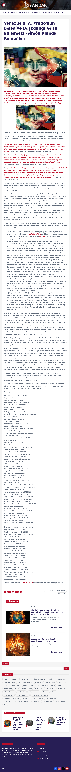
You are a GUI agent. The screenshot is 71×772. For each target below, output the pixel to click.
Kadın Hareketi (9, 692)
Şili (6, 705)
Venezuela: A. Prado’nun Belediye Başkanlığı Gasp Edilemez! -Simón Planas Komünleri (36, 12)
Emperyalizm (16, 685)
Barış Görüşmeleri (10, 682)
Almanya (14, 679)
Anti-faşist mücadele (39, 679)
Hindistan (51, 688)
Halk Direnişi (50, 590)
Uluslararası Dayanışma (12, 698)
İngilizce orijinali (27, 582)
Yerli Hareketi (39, 698)
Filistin (53, 685)
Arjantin (52, 679)
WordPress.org (44, 758)
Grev (17, 688)
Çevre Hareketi (9, 701)
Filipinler (43, 685)
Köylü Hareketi (34, 692)
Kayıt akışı (43, 751)
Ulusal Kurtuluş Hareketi (40, 695)
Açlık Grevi (62, 679)
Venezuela (62, 594)
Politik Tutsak (9, 695)
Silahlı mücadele (23, 695)
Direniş (62, 682)
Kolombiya (22, 692)
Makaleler (7, 43)
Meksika (45, 692)
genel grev (8, 688)
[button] (63, 713)
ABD (6, 679)
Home (4, 12)
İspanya (36, 701)
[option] (14, 720)
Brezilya (38, 682)
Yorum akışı (43, 755)
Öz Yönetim (62, 590)
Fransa (61, 685)
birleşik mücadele (26, 682)
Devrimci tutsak (51, 682)
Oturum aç (43, 748)
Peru (54, 692)
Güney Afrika (27, 688)
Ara (6, 663)
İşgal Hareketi (48, 701)
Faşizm (34, 685)
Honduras (62, 688)
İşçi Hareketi (61, 701)
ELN (6, 685)
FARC (26, 685)
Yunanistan (52, 698)
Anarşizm (25, 679)
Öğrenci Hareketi (24, 701)
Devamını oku (56, 627)
